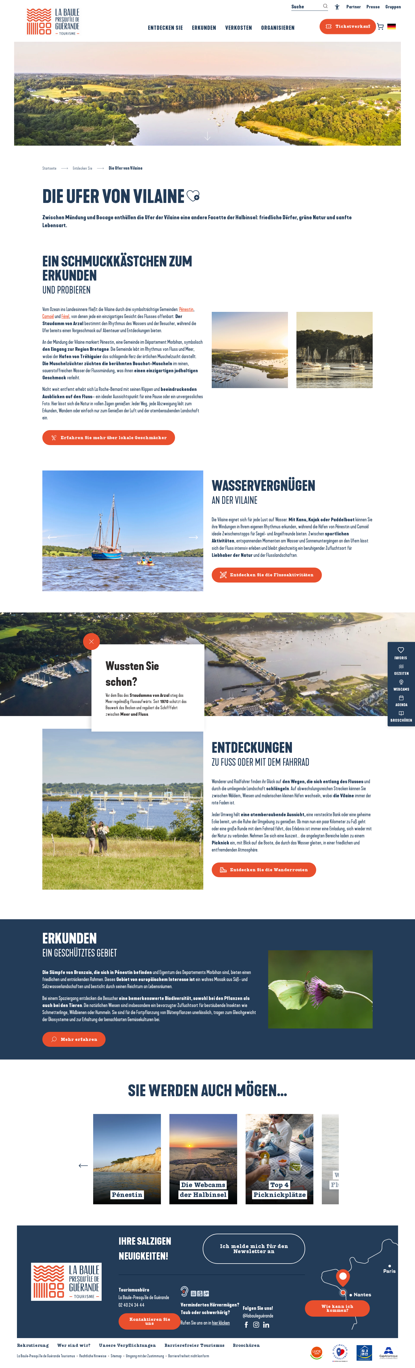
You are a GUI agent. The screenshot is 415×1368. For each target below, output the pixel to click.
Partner (353, 7)
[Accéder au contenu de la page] (207, 135)
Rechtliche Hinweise (92, 1356)
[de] (392, 26)
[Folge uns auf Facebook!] (246, 1325)
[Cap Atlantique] (388, 1352)
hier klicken (221, 1323)
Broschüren (401, 721)
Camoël (48, 316)
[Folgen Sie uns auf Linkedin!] (266, 1325)
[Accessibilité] (337, 7)
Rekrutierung (33, 1345)
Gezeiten (401, 674)
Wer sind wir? (73, 1345)
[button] (392, 26)
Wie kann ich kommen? (337, 1308)
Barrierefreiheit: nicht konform (188, 1356)
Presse (373, 7)
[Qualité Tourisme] (340, 1352)
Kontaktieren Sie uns (149, 1321)
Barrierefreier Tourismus (194, 1345)
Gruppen (393, 7)
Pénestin (186, 309)
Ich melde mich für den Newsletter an (254, 1249)
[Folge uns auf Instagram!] (256, 1325)
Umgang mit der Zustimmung (145, 1356)
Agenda (401, 705)
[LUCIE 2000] (317, 1352)
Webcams (401, 689)
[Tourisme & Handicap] (364, 1352)
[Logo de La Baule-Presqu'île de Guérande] (66, 1282)
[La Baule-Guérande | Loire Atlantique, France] (53, 21)
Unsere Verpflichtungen (127, 1345)
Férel (65, 316)
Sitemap (116, 1356)
